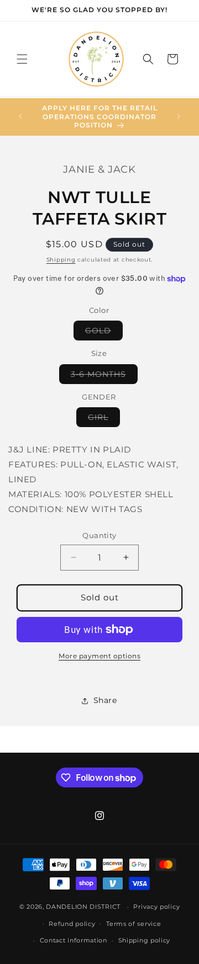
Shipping (61, 259)
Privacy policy (156, 906)
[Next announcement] (178, 116)
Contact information (73, 940)
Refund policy (72, 924)
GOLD (104, 332)
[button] (22, 59)
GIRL (104, 419)
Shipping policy (144, 940)
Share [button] (105, 700)
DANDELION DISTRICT (83, 906)
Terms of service (133, 924)
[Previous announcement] (20, 116)
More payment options (99, 656)
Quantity (99, 535)
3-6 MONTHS (104, 376)
